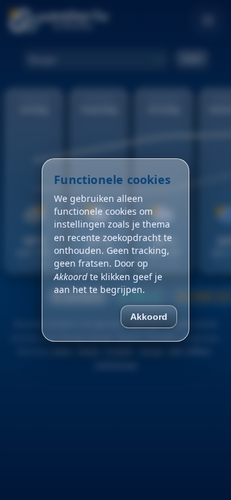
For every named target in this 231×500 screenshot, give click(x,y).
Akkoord (148, 317)
